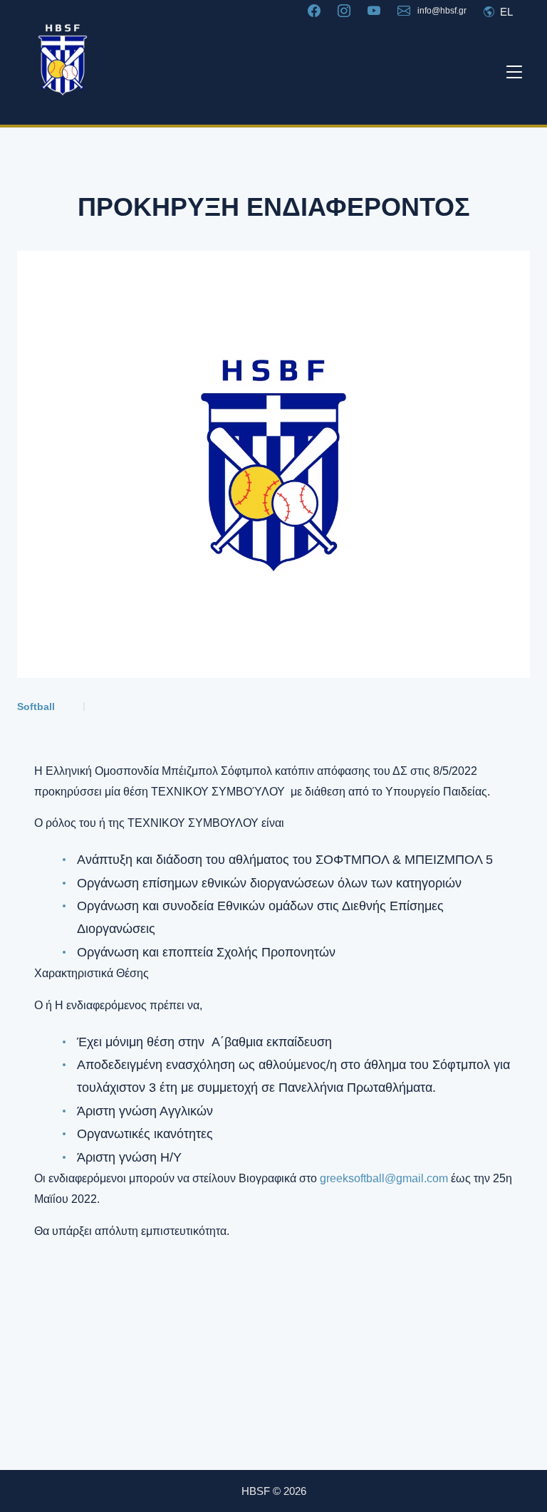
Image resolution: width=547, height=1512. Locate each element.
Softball (36, 706)
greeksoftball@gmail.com (384, 1178)
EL (505, 12)
